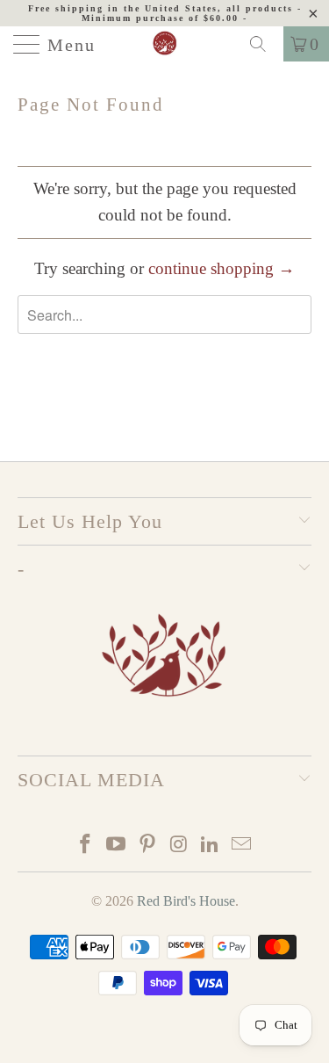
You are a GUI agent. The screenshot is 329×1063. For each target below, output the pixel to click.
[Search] (264, 44)
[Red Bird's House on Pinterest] (148, 845)
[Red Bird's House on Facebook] (85, 845)
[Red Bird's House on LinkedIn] (210, 845)
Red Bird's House (186, 900)
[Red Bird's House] (164, 43)
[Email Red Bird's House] (242, 845)
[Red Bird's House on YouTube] (117, 845)
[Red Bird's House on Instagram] (180, 845)
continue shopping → (221, 268)
